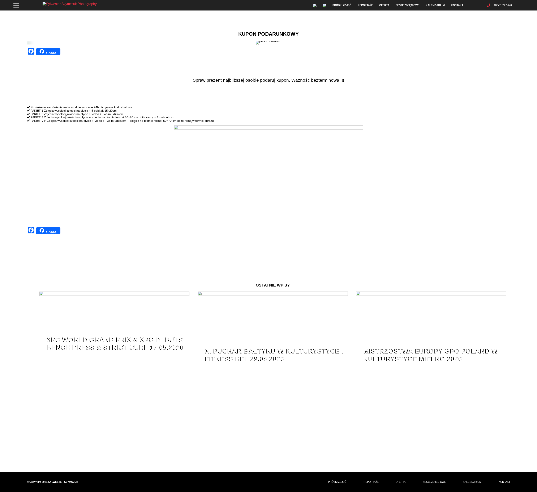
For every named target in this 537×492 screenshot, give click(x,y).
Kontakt (457, 5)
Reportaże (365, 5)
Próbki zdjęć (341, 5)
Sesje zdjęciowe (407, 5)
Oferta (384, 5)
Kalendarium (435, 5)
